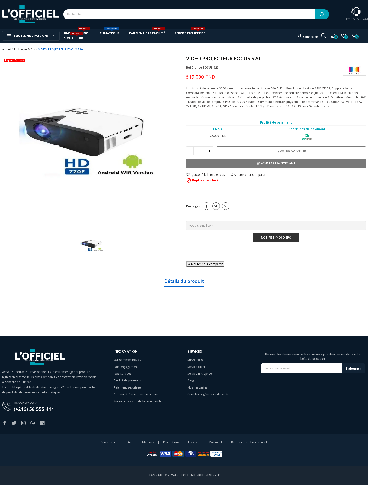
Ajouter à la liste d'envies (208, 175)
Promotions (171, 442)
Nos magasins (197, 387)
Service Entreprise (199, 373)
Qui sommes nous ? (127, 360)
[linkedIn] (42, 423)
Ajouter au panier (291, 150)
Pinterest (225, 206)
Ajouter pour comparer (250, 175)
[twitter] (14, 423)
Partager (206, 206)
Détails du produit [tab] (184, 281)
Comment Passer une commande (137, 394)
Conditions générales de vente (208, 394)
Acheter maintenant (278, 163)
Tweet (216, 206)
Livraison (194, 442)
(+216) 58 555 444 (34, 409)
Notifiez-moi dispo (276, 237)
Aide (130, 442)
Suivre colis (195, 360)
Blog (190, 380)
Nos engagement (126, 367)
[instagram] (23, 423)
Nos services (122, 373)
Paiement (215, 442)
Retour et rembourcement (249, 442)
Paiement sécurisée (127, 387)
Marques (148, 442)
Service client (196, 367)
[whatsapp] (32, 423)
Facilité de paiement (127, 380)
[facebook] (4, 423)
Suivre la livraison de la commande (137, 401)
